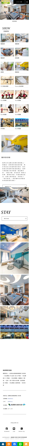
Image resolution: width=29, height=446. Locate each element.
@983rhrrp (10, 401)
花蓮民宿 (12, 438)
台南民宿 (17, 438)
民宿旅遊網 (24, 437)
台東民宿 (22, 438)
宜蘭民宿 (7, 438)
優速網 (12, 437)
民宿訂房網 (18, 437)
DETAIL (6, 218)
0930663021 (10, 398)
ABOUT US (8, 186)
